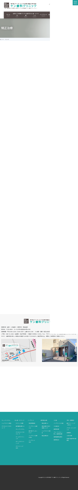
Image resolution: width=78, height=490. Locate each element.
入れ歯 (55, 420)
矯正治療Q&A (45, 435)
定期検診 (69, 432)
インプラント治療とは (33, 427)
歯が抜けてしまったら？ (33, 431)
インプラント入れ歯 (58, 423)
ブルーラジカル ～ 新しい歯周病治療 (58, 433)
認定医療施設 (32, 423)
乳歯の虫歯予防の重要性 (71, 439)
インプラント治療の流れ (33, 436)
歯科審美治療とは (20, 426)
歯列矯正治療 (44, 420)
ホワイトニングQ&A (19, 447)
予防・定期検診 (70, 420)
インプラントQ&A (32, 441)
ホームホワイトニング (20, 437)
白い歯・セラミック (19, 420)
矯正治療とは (45, 423)
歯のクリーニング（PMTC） (71, 424)
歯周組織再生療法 (58, 437)
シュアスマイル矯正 (6, 423)
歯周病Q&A (56, 440)
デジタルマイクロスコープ (6, 427)
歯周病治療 (56, 429)
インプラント (31, 420)
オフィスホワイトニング (20, 442)
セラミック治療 (19, 423)
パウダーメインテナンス (71, 428)
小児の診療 (69, 435)
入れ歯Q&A (56, 426)
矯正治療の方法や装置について (46, 427)
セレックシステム (6, 420)
